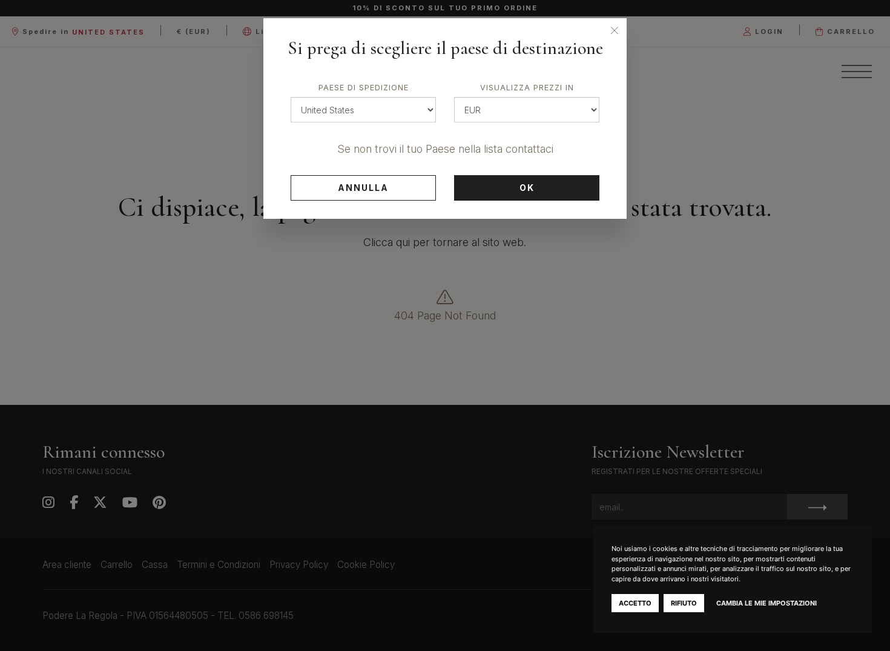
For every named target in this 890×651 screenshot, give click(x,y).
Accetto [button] (635, 603)
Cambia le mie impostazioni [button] (766, 603)
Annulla (363, 187)
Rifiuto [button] (684, 603)
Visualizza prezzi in (527, 87)
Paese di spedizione (363, 87)
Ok (527, 187)
